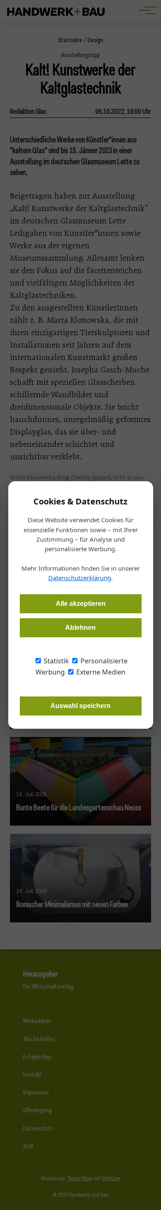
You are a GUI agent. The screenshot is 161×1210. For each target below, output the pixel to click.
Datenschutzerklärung (79, 578)
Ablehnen (80, 627)
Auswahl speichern (80, 705)
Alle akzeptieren (81, 603)
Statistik (55, 660)
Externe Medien (100, 672)
